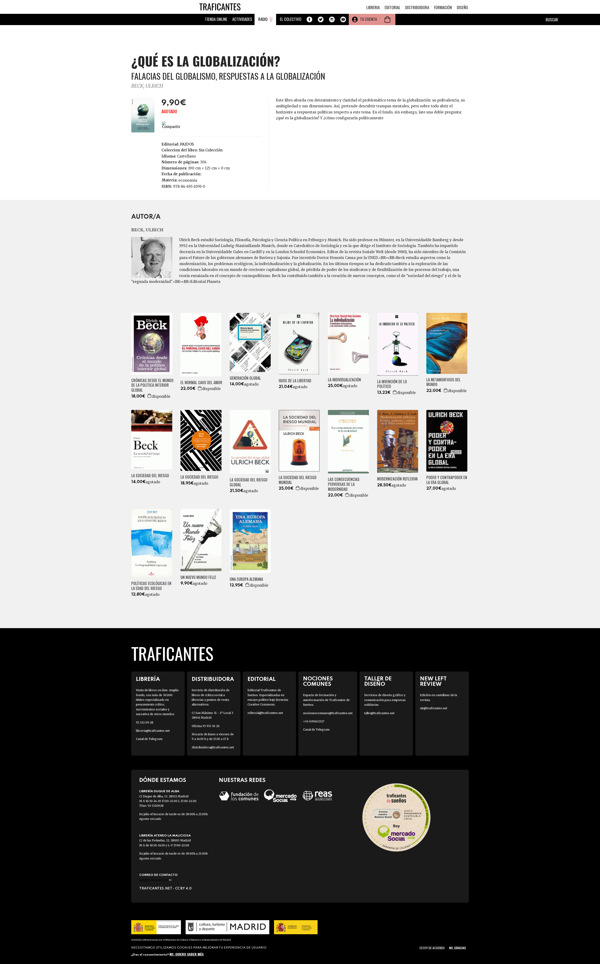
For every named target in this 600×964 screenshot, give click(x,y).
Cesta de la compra (387, 19)
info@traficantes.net (155, 880)
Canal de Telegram (149, 739)
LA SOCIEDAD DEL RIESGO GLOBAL (248, 482)
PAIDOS (187, 144)
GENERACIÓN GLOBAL (245, 378)
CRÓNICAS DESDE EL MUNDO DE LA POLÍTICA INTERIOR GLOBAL (152, 385)
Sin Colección (210, 150)
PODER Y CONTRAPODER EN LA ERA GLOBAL (446, 480)
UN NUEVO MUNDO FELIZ (198, 577)
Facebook (309, 19)
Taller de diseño (378, 681)
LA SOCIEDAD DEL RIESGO (150, 475)
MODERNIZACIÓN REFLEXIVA (397, 478)
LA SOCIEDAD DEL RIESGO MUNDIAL (297, 480)
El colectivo (290, 19)
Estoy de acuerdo (432, 947)
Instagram (332, 19)
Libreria (373, 7)
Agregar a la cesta (149, 396)
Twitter (320, 19)
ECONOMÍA (187, 180)
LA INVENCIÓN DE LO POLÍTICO (392, 384)
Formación (443, 7)
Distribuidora (417, 7)
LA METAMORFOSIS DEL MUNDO (443, 382)
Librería (148, 679)
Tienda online (216, 19)
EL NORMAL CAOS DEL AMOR (201, 382)
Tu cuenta (368, 19)
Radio (263, 19)
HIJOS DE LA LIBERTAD (295, 380)
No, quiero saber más (186, 954)
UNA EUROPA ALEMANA (246, 579)
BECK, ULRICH (147, 86)
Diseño (462, 7)
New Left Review (433, 681)
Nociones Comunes (318, 681)
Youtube (343, 19)
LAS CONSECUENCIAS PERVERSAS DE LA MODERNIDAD (344, 484)
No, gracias (457, 947)
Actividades (242, 19)
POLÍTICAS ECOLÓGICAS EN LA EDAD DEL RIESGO (151, 586)
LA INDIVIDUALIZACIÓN (344, 379)
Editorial (392, 7)
